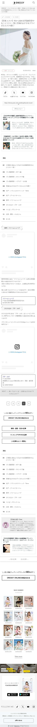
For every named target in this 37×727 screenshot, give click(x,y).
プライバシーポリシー (18, 715)
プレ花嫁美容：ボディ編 (13, 172)
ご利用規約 (9, 715)
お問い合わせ (18, 720)
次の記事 (25, 559)
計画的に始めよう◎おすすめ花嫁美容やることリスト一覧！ (20, 166)
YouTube (23, 96)
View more (18, 656)
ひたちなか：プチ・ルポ (13, 205)
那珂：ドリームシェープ (13, 200)
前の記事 (12, 559)
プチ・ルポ (6, 376)
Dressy (18, 2)
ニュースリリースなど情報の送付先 (18, 713)
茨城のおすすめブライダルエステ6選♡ (18, 186)
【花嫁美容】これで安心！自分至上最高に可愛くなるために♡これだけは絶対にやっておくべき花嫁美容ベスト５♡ (18, 138)
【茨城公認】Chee (16, 519)
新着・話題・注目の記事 (18, 428)
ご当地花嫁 (7, 17)
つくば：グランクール (13, 209)
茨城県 (17, 17)
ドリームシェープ (8, 298)
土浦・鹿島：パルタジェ (13, 214)
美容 (19, 8)
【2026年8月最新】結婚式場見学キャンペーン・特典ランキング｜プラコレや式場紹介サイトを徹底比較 (18, 117)
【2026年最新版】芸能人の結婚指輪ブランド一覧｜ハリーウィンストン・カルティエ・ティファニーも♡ (18, 540)
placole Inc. (17, 725)
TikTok (5, 96)
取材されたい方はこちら (29, 715)
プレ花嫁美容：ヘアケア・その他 (16, 181)
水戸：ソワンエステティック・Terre (17, 191)
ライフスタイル (12, 8)
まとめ (8, 219)
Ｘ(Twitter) (14, 96)
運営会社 (4, 715)
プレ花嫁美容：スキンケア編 (15, 176)
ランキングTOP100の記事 (18, 435)
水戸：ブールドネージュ (13, 195)
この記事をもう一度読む (18, 441)
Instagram (31, 96)
